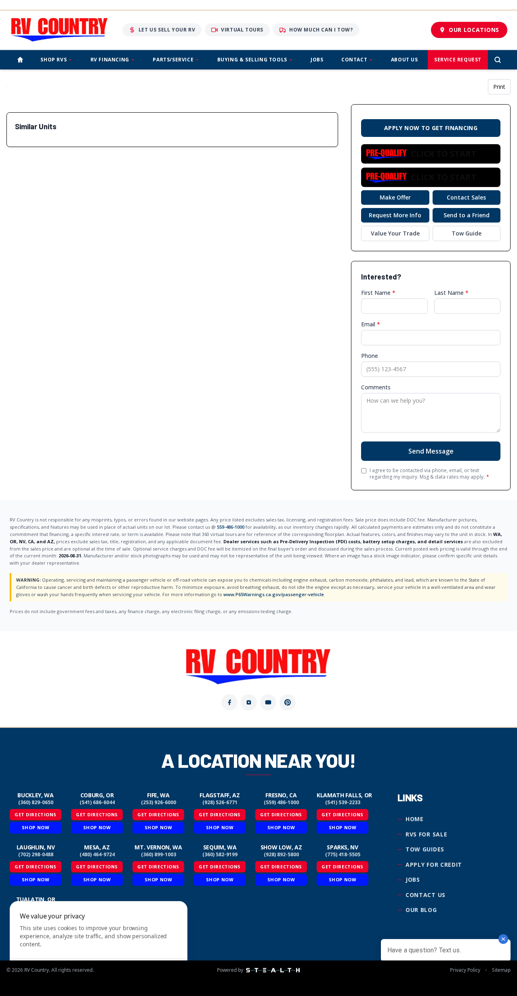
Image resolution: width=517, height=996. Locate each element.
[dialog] (98, 943)
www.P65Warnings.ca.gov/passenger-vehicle (273, 594)
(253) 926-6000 (158, 802)
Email (370, 324)
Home (415, 819)
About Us (404, 59)
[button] (430, 154)
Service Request (457, 59)
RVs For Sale (426, 834)
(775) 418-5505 (342, 854)
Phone (369, 355)
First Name (378, 292)
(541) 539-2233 (342, 802)
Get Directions (36, 814)
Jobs (317, 59)
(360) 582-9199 (219, 854)
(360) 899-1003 (158, 854)
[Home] (20, 59)
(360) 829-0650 (35, 802)
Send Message (431, 451)
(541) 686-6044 (97, 802)
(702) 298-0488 (35, 854)
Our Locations (474, 30)
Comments (376, 387)
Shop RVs (53, 59)
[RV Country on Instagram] (249, 702)
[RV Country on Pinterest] (288, 702)
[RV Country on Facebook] (229, 702)
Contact (354, 59)
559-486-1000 (230, 527)
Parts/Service (173, 59)
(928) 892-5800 (281, 854)
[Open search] (497, 59)
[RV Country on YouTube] (268, 702)
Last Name (451, 292)
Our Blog (421, 910)
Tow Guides (425, 849)
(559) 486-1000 (281, 802)
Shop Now (35, 827)
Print (499, 86)
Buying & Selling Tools (252, 59)
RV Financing (109, 59)
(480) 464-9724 (97, 854)
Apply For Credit (434, 864)
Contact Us (426, 895)
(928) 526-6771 (219, 802)
